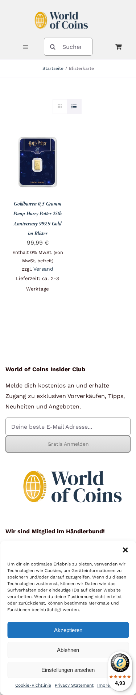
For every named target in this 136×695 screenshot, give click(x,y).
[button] (125, 550)
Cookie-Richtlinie (33, 685)
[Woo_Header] (61, 8)
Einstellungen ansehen (68, 670)
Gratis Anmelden (68, 444)
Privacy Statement (74, 685)
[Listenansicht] (74, 106)
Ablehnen (68, 650)
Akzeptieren (68, 630)
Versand (43, 269)
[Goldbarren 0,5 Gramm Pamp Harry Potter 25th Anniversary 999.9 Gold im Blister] (38, 141)
